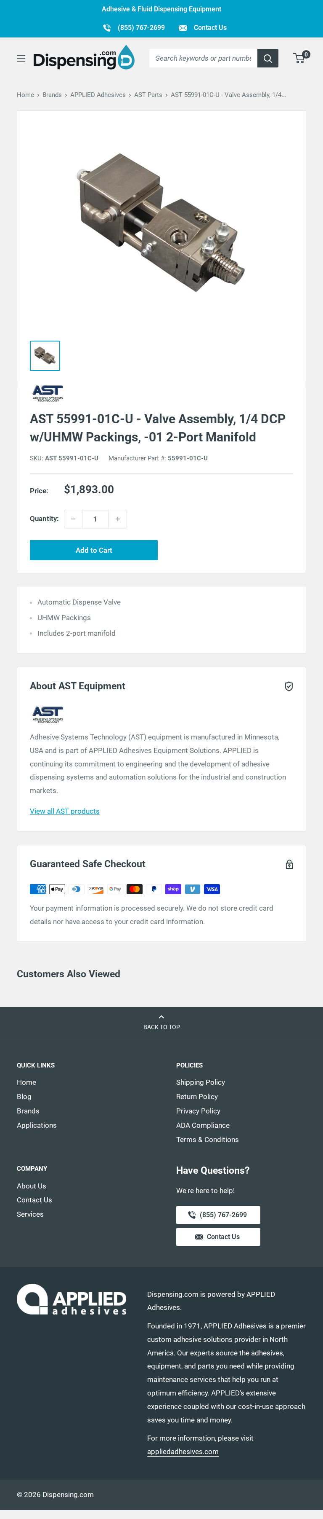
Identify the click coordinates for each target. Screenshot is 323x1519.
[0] (299, 58)
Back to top (161, 1027)
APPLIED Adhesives (98, 95)
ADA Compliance (203, 1125)
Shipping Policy (200, 1082)
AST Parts (148, 95)
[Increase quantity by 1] (118, 519)
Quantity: (44, 518)
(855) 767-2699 (133, 27)
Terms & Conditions (207, 1139)
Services (30, 1214)
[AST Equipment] (161, 393)
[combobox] (203, 58)
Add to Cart (94, 550)
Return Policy (197, 1096)
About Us (31, 1186)
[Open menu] (21, 58)
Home (25, 95)
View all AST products (65, 811)
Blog (24, 1096)
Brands (52, 95)
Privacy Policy (198, 1111)
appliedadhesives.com (183, 1451)
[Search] (267, 58)
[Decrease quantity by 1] (73, 519)
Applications (37, 1125)
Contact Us (209, 28)
